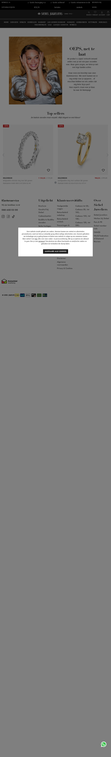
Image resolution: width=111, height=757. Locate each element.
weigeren (41, 241)
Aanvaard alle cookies (55, 251)
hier (36, 239)
